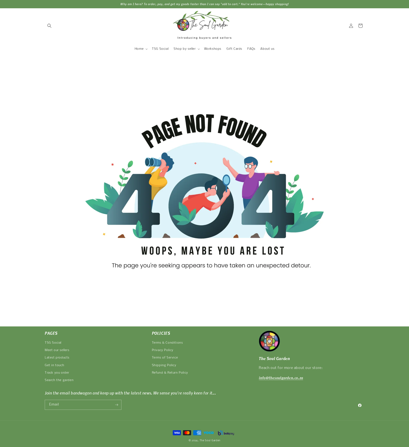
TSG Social (53, 343)
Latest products (57, 357)
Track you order (57, 372)
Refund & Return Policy (170, 372)
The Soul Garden (210, 440)
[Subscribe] (116, 405)
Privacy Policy (162, 350)
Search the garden (59, 380)
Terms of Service (165, 357)
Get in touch (54, 365)
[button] (49, 25)
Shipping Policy (164, 365)
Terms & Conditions (167, 343)
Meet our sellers (57, 350)
